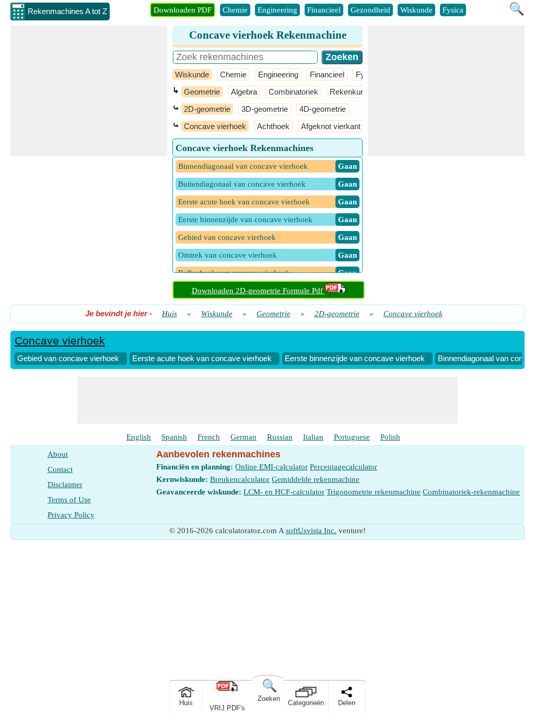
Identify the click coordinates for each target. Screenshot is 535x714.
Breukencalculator (240, 479)
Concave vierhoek (215, 126)
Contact (60, 469)
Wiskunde (416, 10)
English (138, 437)
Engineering (277, 10)
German (243, 437)
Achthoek (273, 126)
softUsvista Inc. (311, 530)
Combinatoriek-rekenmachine (471, 492)
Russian (280, 437)
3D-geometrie (264, 109)
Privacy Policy (71, 515)
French (208, 437)
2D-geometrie (207, 109)
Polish (390, 437)
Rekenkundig (352, 91)
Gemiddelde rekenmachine (315, 479)
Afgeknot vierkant (330, 126)
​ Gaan (347, 166)
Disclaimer (65, 484)
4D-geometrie (322, 109)
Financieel (324, 10)
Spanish (174, 437)
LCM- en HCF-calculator (283, 492)
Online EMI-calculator (271, 467)
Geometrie (202, 91)
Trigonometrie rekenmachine (374, 492)
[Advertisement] (88, 91)
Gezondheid (370, 10)
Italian (313, 437)
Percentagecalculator (343, 467)
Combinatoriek (293, 91)
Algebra (244, 91)
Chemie (235, 10)
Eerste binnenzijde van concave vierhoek (355, 358)
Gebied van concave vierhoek (68, 358)
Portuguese (352, 437)
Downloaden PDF (183, 10)
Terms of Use (69, 500)
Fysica (453, 10)
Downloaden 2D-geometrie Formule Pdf (258, 290)
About (58, 454)
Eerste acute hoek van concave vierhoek (202, 358)
